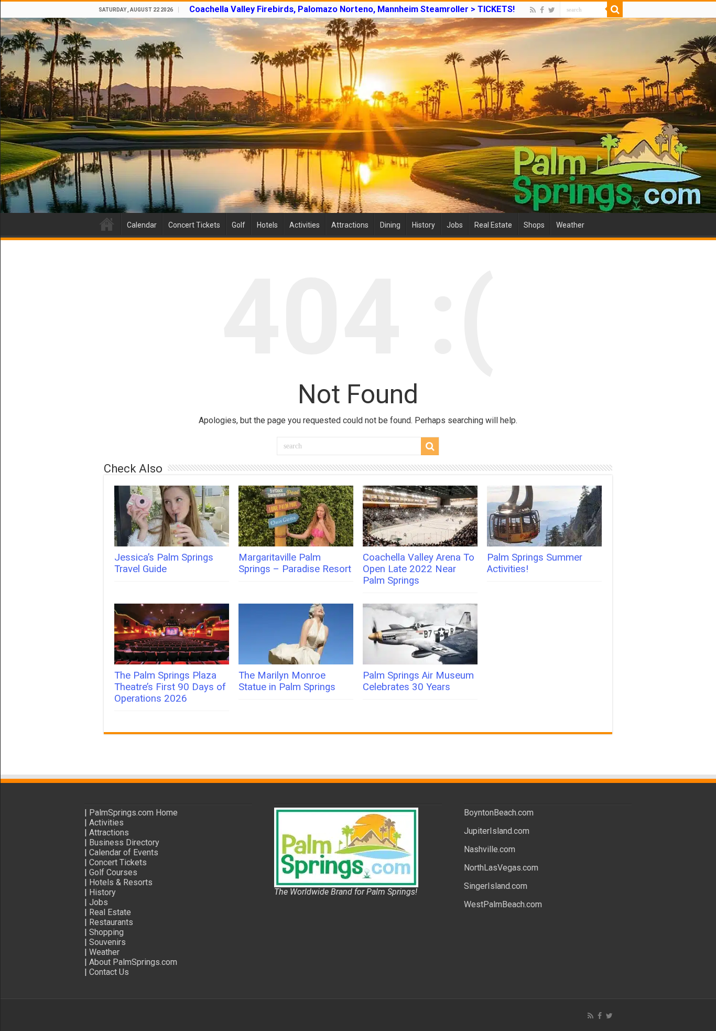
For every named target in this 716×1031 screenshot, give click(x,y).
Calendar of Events (123, 852)
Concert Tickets (194, 225)
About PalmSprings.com (133, 962)
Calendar (142, 225)
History (423, 225)
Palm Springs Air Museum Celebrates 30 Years (418, 681)
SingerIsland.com (495, 886)
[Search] (615, 9)
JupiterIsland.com (496, 831)
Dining (390, 225)
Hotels (267, 225)
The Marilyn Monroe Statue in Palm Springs (286, 681)
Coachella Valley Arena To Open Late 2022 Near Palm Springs (418, 569)
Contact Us (109, 972)
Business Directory (124, 842)
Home (107, 224)
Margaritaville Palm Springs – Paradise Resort (294, 563)
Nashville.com (489, 849)
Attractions (349, 225)
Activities (304, 225)
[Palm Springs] (358, 115)
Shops (534, 225)
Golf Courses (113, 872)
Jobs (455, 225)
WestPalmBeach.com (503, 904)
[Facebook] (542, 10)
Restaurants (111, 922)
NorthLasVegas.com (501, 868)
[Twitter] (551, 10)
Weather (570, 225)
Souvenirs (107, 942)
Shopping (106, 932)
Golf (238, 225)
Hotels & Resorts (121, 882)
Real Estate (493, 225)
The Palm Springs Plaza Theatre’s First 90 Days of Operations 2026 (170, 687)
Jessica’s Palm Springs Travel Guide (163, 563)
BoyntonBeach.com (499, 813)
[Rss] (533, 10)
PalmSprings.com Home (133, 813)
